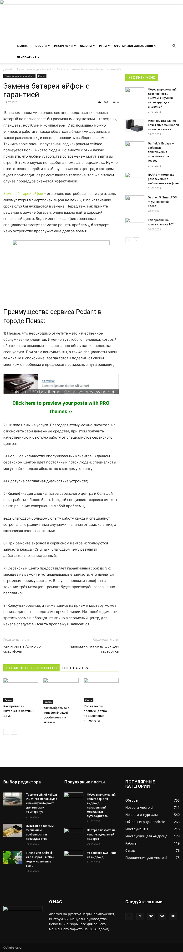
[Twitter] (140, 916)
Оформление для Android (133, 46)
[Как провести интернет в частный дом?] (20, 690)
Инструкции (63, 46)
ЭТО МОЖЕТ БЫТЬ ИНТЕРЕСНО (31, 668)
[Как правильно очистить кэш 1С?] (134, 224)
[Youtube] (173, 916)
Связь (61, 69)
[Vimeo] (151, 916)
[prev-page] (6, 732)
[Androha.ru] (91, 20)
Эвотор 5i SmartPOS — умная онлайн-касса (162, 202)
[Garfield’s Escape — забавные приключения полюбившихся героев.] (134, 146)
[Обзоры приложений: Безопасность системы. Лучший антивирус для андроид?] (134, 92)
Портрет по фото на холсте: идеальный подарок (101, 834)
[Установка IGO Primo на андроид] (73, 857)
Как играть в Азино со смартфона (22, 649)
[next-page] (14, 732)
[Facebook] (129, 916)
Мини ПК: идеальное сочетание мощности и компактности (163, 125)
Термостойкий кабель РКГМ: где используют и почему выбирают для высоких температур (42, 803)
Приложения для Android (34, 69)
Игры (103, 46)
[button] (174, 46)
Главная (23, 46)
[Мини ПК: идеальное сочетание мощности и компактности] (134, 125)
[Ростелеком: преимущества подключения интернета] (101, 690)
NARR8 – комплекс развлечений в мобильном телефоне (163, 179)
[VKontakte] (162, 916)
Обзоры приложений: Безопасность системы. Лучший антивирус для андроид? (162, 98)
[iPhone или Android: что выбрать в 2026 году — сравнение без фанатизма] (12, 857)
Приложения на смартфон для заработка (94, 649)
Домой (8, 69)
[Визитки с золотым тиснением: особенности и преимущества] (12, 830)
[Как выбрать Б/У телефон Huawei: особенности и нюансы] (60, 691)
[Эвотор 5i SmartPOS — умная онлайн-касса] (134, 202)
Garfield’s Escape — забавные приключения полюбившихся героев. (161, 152)
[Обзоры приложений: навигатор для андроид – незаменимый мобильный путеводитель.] (73, 797)
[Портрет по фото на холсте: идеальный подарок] (73, 834)
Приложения (26, 57)
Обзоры (86, 46)
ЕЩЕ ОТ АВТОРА (75, 668)
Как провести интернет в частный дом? (18, 711)
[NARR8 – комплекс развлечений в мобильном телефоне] (134, 177)
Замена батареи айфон (23, 193)
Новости (40, 46)
